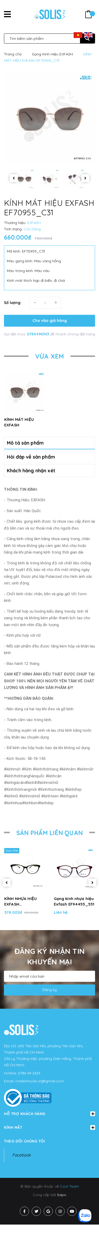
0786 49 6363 (29, 1073)
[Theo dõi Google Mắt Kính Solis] (48, 1211)
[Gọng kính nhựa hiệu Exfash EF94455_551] (74, 868)
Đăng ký (50, 989)
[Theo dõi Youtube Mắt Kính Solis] (72, 1211)
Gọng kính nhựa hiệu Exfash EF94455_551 (74, 901)
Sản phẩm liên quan (49, 833)
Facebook (21, 1155)
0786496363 (38, 334)
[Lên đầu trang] (86, 1239)
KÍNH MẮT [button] (13, 1127)
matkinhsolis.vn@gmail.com (39, 1081)
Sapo (61, 1194)
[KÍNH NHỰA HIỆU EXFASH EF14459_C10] (24, 868)
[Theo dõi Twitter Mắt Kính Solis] (36, 1211)
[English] (88, 34)
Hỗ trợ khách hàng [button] (24, 1113)
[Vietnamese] (78, 34)
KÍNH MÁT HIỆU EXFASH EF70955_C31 (19, 425)
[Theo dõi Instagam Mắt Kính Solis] (60, 1211)
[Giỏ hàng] (88, 15)
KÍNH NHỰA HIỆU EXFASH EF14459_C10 (20, 901)
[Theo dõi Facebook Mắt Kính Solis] (24, 1211)
